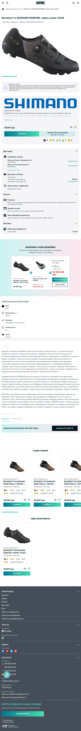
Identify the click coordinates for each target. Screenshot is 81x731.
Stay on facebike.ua (40, 375)
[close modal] (63, 354)
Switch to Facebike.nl (40, 368)
